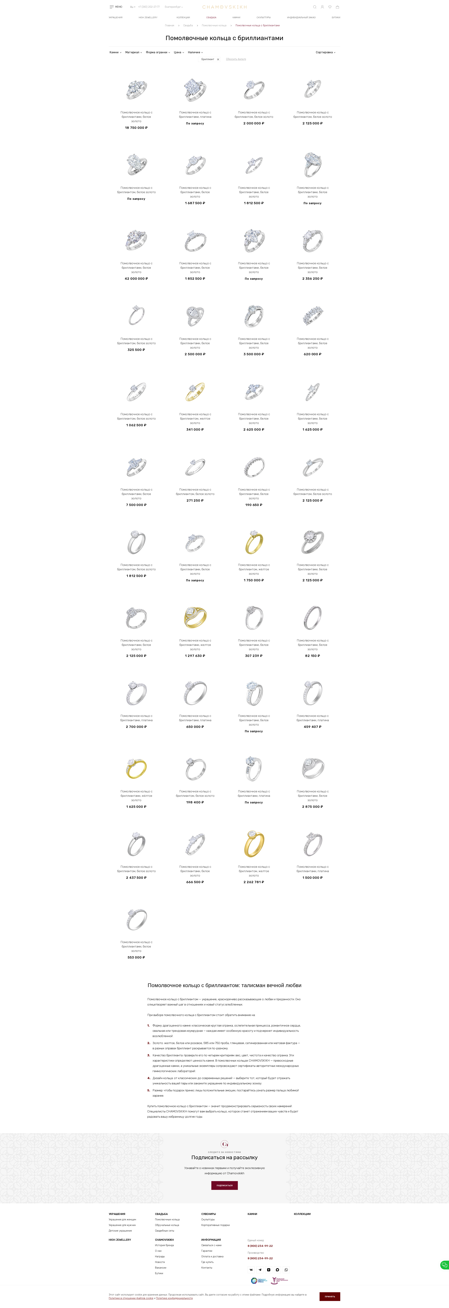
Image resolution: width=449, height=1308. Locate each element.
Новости (160, 1262)
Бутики (159, 1273)
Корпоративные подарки (215, 1225)
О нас (158, 1250)
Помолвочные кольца (167, 1219)
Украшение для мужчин (122, 1225)
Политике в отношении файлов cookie (131, 1298)
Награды (160, 1256)
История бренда (164, 1245)
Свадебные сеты (164, 1230)
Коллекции (183, 17)
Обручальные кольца (167, 1225)
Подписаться (225, 1185)
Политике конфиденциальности (174, 1298)
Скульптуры (264, 17)
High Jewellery (148, 17)
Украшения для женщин (122, 1219)
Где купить (207, 1262)
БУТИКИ (336, 17)
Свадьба (211, 17)
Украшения (115, 17)
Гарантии (206, 1250)
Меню (118, 6)
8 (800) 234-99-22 (260, 1246)
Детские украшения (120, 1230)
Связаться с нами (211, 1245)
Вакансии (160, 1267)
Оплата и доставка (212, 1256)
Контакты (206, 1267)
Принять (330, 1297)
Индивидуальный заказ (301, 17)
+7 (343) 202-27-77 (149, 6)
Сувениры (208, 1214)
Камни (236, 17)
